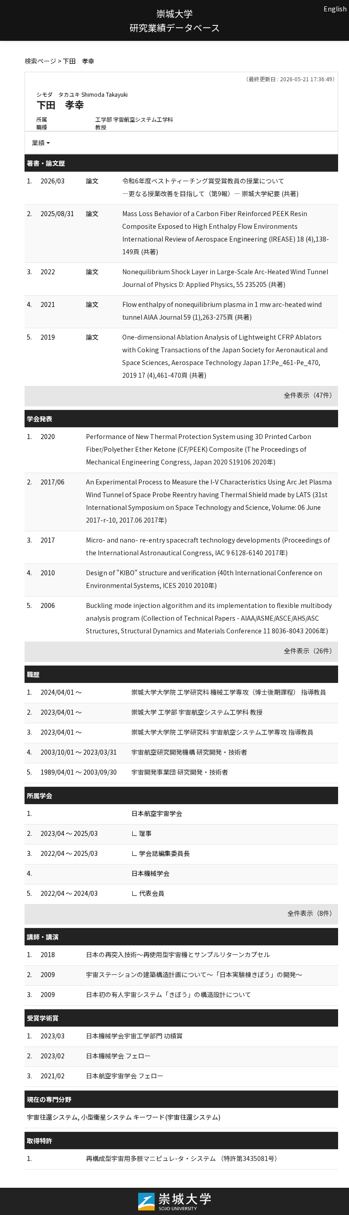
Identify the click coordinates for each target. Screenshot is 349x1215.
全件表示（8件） (312, 913)
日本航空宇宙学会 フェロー (125, 1075)
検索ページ (40, 60)
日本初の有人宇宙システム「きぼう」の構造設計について (168, 994)
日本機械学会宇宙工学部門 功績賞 (134, 1035)
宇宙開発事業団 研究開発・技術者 (179, 771)
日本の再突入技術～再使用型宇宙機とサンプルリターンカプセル (178, 954)
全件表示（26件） (310, 650)
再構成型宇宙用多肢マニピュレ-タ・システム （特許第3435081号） (183, 1158)
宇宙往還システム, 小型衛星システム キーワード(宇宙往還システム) (123, 1116)
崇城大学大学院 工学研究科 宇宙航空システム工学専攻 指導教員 (222, 731)
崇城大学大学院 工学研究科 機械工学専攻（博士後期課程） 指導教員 (228, 691)
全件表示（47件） (310, 395)
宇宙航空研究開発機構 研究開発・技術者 (189, 751)
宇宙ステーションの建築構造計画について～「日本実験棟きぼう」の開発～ (194, 974)
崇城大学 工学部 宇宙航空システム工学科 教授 (197, 711)
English (335, 8)
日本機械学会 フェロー (118, 1055)
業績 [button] (38, 142)
